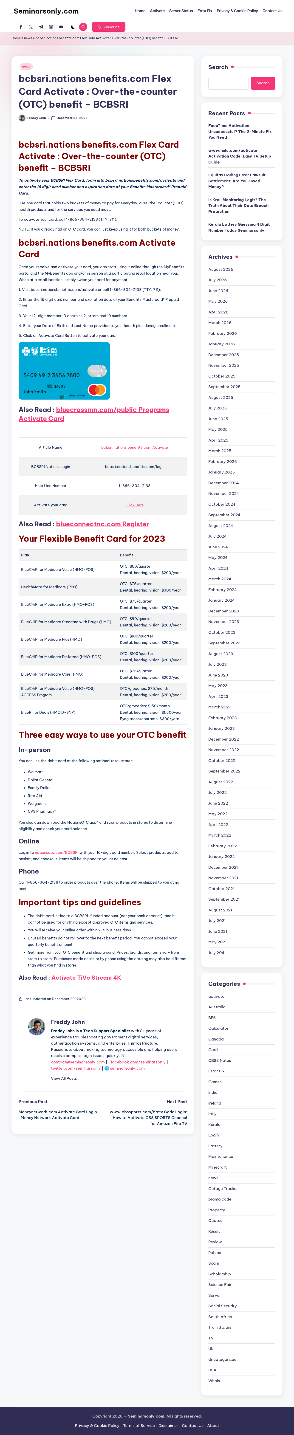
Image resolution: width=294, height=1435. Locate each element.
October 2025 (221, 376)
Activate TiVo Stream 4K (86, 977)
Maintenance (220, 1156)
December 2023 (223, 611)
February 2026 (222, 333)
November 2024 (223, 493)
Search (218, 67)
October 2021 (221, 888)
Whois (214, 1380)
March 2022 (219, 835)
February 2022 (222, 846)
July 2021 (217, 920)
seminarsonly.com (127, 1068)
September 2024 (224, 514)
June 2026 (218, 290)
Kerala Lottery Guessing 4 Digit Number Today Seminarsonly (239, 227)
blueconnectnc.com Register (102, 524)
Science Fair (220, 1284)
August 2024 (220, 525)
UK (211, 1348)
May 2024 (218, 557)
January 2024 (221, 600)
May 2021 (217, 941)
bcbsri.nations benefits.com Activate (134, 447)
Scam (213, 1263)
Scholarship (219, 1274)
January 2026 (221, 344)
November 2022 (223, 749)
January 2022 (221, 856)
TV (211, 1338)
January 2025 (221, 472)
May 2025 (218, 429)
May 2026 (218, 301)
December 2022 (223, 739)
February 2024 (222, 589)
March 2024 (219, 578)
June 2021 (217, 931)
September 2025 (224, 386)
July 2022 (217, 792)
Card (213, 1049)
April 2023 (218, 696)
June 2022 (218, 803)
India (213, 1092)
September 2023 (224, 643)
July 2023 (217, 664)
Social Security (222, 1305)
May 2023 (218, 685)
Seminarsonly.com (46, 11)
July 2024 (217, 536)
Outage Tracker (223, 1188)
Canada (216, 1039)
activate (216, 996)
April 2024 (218, 568)
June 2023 (218, 675)
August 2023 (220, 653)
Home (16, 38)
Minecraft (217, 1167)
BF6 (212, 1017)
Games (215, 1081)
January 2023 (221, 728)
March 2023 (219, 707)
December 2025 (223, 354)
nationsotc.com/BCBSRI (57, 852)
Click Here (135, 505)
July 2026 (217, 279)
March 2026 (220, 322)
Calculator (218, 1028)
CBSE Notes (219, 1060)
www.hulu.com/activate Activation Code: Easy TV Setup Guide (239, 156)
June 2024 (218, 547)
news (28, 38)
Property (216, 1209)
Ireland (214, 1103)
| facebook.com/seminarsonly (137, 1062)
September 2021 (224, 899)
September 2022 (224, 771)
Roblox (214, 1252)
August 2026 (220, 269)
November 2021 (223, 877)
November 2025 (223, 365)
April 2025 (218, 440)
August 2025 (220, 397)
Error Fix (216, 1071)
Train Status (219, 1327)
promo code (219, 1199)
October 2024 (221, 504)
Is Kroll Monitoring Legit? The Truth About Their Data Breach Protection (238, 205)
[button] (108, 27)
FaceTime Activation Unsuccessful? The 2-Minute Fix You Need (240, 131)
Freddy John (68, 1021)
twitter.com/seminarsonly (76, 1068)
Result (214, 1231)
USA (212, 1370)
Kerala (214, 1124)
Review (215, 1241)
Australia (217, 1006)
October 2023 (221, 632)
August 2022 (220, 781)
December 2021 (223, 867)
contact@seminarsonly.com (78, 1062)
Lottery (215, 1145)
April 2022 (218, 824)
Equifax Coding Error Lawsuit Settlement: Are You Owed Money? (237, 180)
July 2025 (217, 408)
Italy (212, 1113)
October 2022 (221, 760)
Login (213, 1135)
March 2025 (219, 450)
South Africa (220, 1316)
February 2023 (222, 717)
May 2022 (218, 813)
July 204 (216, 952)
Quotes (215, 1220)
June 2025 (218, 418)
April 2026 (218, 312)
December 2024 (223, 482)
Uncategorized (222, 1359)
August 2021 (220, 910)
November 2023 (223, 621)
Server (214, 1295)
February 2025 (222, 461)
